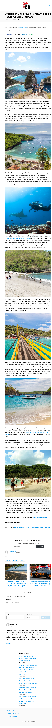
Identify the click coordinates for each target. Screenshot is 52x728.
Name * (8, 614)
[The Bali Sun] (26, 5)
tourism (22, 560)
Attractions (8, 560)
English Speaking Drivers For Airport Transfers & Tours (32, 527)
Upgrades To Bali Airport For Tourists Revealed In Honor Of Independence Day (27, 690)
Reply (9, 643)
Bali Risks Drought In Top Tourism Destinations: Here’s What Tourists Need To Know (28, 681)
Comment (8, 599)
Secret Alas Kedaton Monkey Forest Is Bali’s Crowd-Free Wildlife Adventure (28, 658)
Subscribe (40, 546)
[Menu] (2, 5)
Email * (29, 614)
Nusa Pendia (15, 560)
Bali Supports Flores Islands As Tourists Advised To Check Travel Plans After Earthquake (27, 700)
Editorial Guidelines (12, 716)
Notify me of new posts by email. (16, 596)
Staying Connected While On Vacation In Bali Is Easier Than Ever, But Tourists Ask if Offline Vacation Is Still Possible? (28, 669)
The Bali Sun (13, 551)
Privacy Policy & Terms (13, 713)
